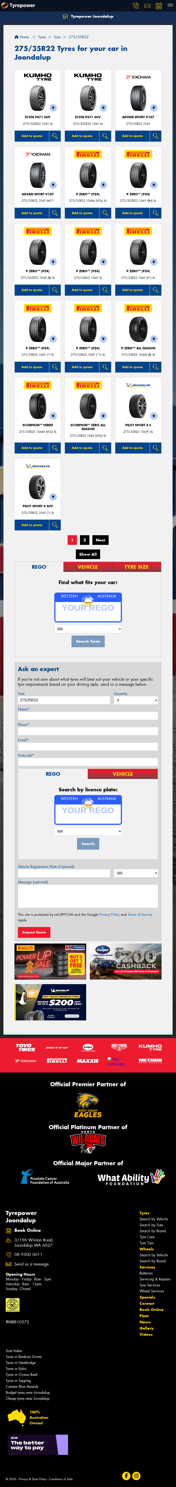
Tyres (144, 1212)
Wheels (147, 1249)
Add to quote (32, 136)
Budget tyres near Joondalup (28, 1392)
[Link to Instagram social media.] (136, 1476)
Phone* (23, 724)
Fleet (144, 1315)
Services (147, 1267)
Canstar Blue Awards (22, 1386)
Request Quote (34, 932)
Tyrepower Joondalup (91, 16)
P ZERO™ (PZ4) (88, 194)
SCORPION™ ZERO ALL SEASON (87, 427)
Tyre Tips (146, 1243)
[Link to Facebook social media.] (126, 1476)
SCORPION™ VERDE (37, 425)
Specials (147, 1297)
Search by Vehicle (154, 1219)
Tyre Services (150, 1285)
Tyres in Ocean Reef (21, 1374)
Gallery (147, 1328)
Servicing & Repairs (155, 1279)
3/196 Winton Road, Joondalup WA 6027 (34, 1243)
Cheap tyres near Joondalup (28, 1398)
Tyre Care (147, 1237)
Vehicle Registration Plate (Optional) (46, 866)
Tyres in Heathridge (21, 1362)
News (145, 1322)
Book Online (152, 1309)
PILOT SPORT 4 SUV (38, 506)
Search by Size (151, 1225)
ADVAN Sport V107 (138, 117)
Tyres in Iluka (16, 1368)
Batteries (146, 1273)
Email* (23, 740)
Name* (24, 709)
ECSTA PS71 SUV (37, 117)
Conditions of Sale (61, 1479)
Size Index (14, 1350)
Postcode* (26, 755)
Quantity (120, 693)
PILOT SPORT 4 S (138, 425)
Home (24, 37)
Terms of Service (140, 914)
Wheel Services (152, 1291)
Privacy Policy (109, 914)
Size (21, 693)
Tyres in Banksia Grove (23, 1356)
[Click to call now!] (135, 5)
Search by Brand (153, 1231)
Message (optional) (33, 882)
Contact (147, 1303)
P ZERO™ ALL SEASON (138, 348)
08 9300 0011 (28, 1254)
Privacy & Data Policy (33, 1479)
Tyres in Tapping (18, 1380)
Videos (146, 1334)
